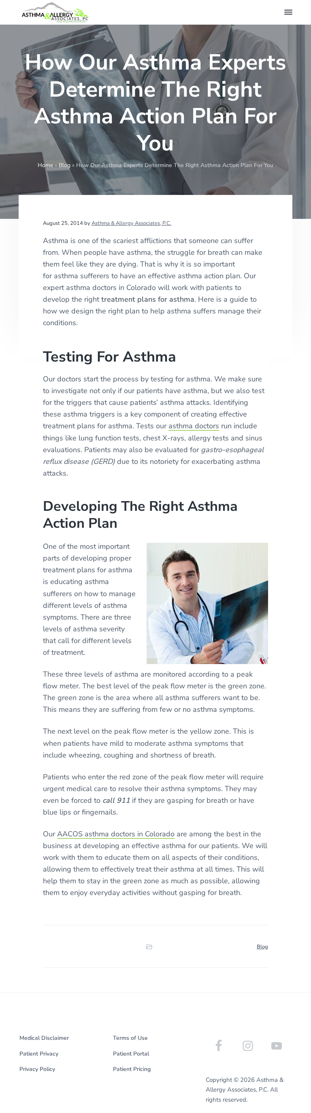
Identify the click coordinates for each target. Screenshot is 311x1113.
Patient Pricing (132, 1069)
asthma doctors (193, 426)
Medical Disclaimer (44, 1038)
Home (45, 165)
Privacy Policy (37, 1069)
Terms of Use (130, 1038)
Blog (64, 165)
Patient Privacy (38, 1054)
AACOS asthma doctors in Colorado (116, 834)
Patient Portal (131, 1054)
